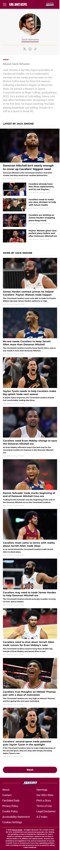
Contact (7, 795)
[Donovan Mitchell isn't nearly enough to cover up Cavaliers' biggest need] (30, 154)
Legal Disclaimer (46, 811)
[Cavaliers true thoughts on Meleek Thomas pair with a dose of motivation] (30, 681)
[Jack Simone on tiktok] (35, 49)
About (5, 789)
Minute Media (17, 830)
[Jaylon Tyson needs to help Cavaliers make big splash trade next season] (30, 381)
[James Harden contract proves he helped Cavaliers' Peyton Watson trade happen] (30, 281)
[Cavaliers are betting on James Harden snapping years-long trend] (30, 220)
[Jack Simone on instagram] (30, 49)
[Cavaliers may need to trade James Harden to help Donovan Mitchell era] (30, 582)
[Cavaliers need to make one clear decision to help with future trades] (30, 204)
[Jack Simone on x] (24, 49)
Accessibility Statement (16, 816)
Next (30, 769)
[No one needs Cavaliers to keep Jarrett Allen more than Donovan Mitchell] (30, 331)
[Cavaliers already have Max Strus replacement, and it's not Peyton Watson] (30, 189)
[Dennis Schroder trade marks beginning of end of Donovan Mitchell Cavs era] (30, 483)
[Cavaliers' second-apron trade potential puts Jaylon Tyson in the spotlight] (30, 733)
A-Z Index (41, 816)
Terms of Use (44, 805)
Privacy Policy (10, 805)
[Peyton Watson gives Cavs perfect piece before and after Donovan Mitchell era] (30, 235)
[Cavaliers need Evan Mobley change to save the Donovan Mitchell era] (30, 432)
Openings (41, 789)
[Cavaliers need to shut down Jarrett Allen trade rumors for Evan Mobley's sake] (30, 632)
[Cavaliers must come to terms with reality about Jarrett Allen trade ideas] (30, 532)
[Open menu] (4, 4)
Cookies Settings (12, 822)
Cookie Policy (10, 811)
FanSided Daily (11, 800)
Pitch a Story (43, 800)
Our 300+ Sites (44, 795)
